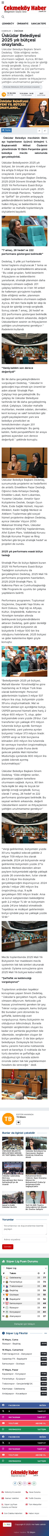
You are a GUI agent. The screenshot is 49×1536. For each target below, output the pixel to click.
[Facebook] (15, 1483)
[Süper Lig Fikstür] (45, 1333)
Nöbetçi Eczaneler (13, 1492)
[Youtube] (29, 1483)
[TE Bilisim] (8, 1119)
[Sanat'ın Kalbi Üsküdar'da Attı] (12, 1197)
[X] (20, 1483)
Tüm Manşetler (35, 1504)
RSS (8, 1524)
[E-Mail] (18, 1123)
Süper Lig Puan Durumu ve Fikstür (9, 1506)
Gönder (8, 1247)
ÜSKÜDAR (18, 31)
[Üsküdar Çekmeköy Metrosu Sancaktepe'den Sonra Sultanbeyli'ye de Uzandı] (12, 1168)
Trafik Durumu (35, 1498)
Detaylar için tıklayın (24, 1324)
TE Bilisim (21, 1117)
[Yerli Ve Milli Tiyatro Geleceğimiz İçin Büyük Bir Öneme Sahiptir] (36, 1197)
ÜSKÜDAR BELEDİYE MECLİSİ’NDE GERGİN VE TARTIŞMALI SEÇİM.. (12, 1153)
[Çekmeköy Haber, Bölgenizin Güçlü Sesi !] (25, 9)
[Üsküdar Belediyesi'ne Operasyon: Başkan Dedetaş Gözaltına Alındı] (36, 1143)
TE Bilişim (31, 1532)
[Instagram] (24, 1483)
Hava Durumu (34, 1492)
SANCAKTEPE (38, 24)
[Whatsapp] (34, 1483)
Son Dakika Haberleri (13, 1513)
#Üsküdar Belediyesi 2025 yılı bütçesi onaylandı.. (22, 87)
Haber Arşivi (34, 1513)
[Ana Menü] (3, 3)
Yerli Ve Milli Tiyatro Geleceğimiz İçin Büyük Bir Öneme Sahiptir (36, 1207)
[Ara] (3, 17)
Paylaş (8, 130)
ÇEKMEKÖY (8, 24)
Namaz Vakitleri (12, 1498)
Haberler (6, 31)
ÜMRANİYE (22, 24)
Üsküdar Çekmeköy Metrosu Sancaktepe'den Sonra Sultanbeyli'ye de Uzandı (12, 1180)
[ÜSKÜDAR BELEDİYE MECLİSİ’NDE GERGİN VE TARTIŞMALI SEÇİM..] (12, 1143)
